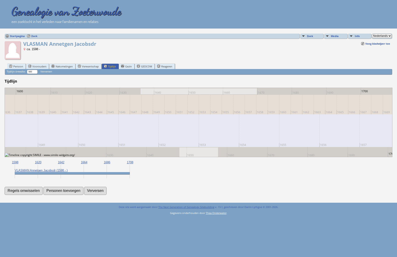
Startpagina (17, 36)
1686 (107, 162)
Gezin (128, 66)
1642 (61, 162)
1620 (38, 162)
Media (335, 36)
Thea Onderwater (216, 213)
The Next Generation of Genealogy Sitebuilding (186, 207)
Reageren (166, 66)
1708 (130, 162)
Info (357, 36)
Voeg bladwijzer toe (377, 43)
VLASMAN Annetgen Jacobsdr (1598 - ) (41, 170)
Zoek (34, 36)
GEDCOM (146, 66)
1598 (15, 162)
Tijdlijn (112, 66)
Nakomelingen (64, 66)
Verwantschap (90, 66)
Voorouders (39, 66)
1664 (84, 162)
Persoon (18, 66)
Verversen (46, 71)
